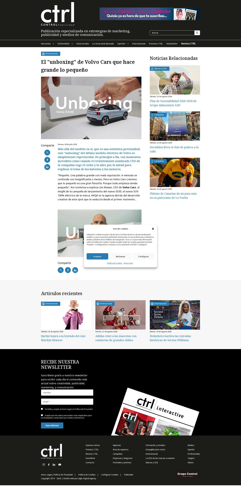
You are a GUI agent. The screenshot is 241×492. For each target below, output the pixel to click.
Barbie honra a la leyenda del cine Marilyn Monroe (63, 338)
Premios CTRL (92, 449)
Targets (191, 458)
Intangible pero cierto (155, 449)
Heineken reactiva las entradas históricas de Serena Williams (170, 338)
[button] (153, 228)
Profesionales (194, 454)
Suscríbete (90, 458)
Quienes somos (93, 445)
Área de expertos (120, 449)
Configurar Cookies (109, 474)
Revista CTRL (92, 454)
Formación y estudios (155, 445)
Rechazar (120, 256)
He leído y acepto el (68, 409)
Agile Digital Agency (87, 478)
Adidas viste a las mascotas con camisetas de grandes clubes (116, 338)
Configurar (143, 256)
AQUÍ (131, 240)
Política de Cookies (114, 263)
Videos (191, 462)
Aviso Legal (128, 263)
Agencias (117, 445)
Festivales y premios (122, 462)
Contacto (90, 462)
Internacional (152, 454)
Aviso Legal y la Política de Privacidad (77, 409)
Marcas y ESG (152, 462)
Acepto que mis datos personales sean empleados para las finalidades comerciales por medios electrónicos (66, 416)
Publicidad (128, 474)
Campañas (117, 454)
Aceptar (97, 256)
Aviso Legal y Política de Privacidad (57, 474)
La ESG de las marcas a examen (160, 458)
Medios (191, 445)
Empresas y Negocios (122, 458)
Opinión (191, 449)
